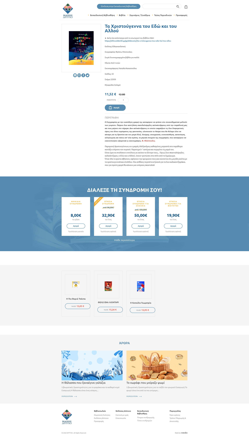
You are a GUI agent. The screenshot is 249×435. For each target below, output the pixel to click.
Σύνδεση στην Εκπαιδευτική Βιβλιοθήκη (118, 6)
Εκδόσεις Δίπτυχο (101, 418)
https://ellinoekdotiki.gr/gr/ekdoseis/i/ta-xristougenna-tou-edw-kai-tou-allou (138, 41)
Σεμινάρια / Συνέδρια (140, 15)
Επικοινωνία (121, 418)
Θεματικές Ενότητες (102, 415)
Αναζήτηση (178, 6)
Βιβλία (122, 15)
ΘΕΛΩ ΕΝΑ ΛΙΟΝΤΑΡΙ (108, 302)
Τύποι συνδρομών (144, 421)
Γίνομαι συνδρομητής (145, 417)
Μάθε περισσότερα (124, 240)
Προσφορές (181, 15)
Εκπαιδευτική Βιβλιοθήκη (102, 15)
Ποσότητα (111, 100)
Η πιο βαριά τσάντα (76, 299)
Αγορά (116, 108)
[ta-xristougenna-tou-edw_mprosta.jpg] (81, 48)
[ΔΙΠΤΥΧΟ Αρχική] (67, 417)
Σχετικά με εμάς (122, 415)
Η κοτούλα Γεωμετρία (140, 303)
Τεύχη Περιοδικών (163, 15)
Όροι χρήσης (175, 415)
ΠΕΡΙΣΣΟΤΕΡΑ (67, 396)
